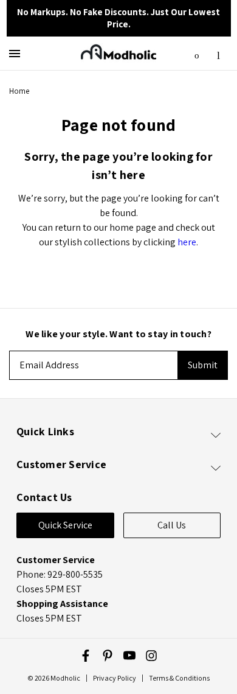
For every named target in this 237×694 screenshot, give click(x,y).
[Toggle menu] (16, 53)
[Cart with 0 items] (218, 52)
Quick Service (65, 525)
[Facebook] (86, 656)
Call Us (171, 525)
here (186, 242)
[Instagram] (151, 656)
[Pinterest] (107, 656)
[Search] (197, 52)
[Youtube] (129, 656)
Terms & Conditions (179, 677)
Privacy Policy (114, 677)
